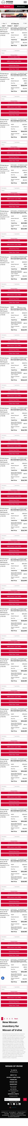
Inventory (13, 1084)
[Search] (25, 1099)
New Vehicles (13, 1086)
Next (16, 1019)
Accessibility (12, 1112)
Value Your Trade (14, 69)
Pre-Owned (13, 1087)
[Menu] (25, 2)
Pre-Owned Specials (13, 1090)
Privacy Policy (14, 55)
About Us (13, 1075)
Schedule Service (13, 1096)
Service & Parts (13, 1094)
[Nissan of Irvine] (7, 2)
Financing (13, 1079)
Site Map (6, 1113)
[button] (2, 978)
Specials (13, 1092)
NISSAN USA (13, 1082)
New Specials (13, 1089)
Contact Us (4, 1112)
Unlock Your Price (14, 65)
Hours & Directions (13, 1077)
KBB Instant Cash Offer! (14, 61)
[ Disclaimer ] (22, 18)
